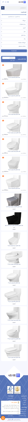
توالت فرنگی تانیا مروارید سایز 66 (14, 283)
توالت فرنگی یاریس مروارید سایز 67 (14, 132)
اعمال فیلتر (12, 60)
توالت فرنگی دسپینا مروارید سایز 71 (14, 245)
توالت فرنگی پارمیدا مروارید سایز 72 (14, 320)
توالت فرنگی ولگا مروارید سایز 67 (14, 301)
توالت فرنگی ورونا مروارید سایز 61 (14, 114)
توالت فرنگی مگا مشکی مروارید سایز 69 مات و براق (14, 225)
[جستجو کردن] (2, 8)
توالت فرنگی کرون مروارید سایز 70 (14, 357)
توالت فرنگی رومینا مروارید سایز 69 (14, 151)
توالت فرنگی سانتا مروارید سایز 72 (14, 95)
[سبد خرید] (6, 2)
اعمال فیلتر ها (14, 51)
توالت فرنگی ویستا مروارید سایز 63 (14, 339)
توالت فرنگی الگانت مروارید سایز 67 (14, 264)
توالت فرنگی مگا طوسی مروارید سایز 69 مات (14, 206)
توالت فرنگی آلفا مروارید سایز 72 (14, 77)
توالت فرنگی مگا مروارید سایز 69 (14, 188)
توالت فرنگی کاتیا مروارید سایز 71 (14, 169)
